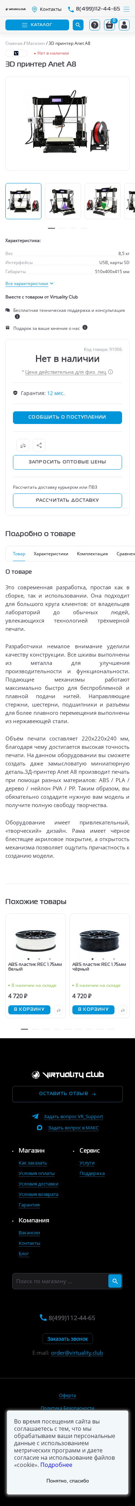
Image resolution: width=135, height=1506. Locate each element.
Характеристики (51, 554)
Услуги (87, 1162)
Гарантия (29, 1204)
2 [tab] (62, 228)
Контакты (29, 1243)
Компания (34, 1220)
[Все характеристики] (29, 283)
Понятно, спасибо (67, 1481)
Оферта (67, 1395)
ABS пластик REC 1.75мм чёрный (99, 967)
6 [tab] (78, 1029)
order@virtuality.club (77, 1352)
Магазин (32, 1151)
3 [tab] (73, 228)
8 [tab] (100, 1029)
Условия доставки (38, 1183)
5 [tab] (67, 1029)
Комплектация (92, 554)
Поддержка (92, 1173)
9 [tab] (110, 1029)
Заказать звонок (68, 1338)
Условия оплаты (37, 1173)
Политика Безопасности (67, 1408)
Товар (19, 554)
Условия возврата (38, 1194)
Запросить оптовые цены (67, 462)
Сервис (90, 1151)
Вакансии (29, 1232)
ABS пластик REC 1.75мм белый (35, 967)
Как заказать (33, 1162)
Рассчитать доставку (67, 500)
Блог (24, 1253)
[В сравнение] (23, 445)
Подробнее (56, 1465)
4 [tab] (83, 228)
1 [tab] (51, 228)
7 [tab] (89, 1029)
